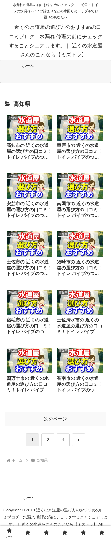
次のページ (55, 418)
